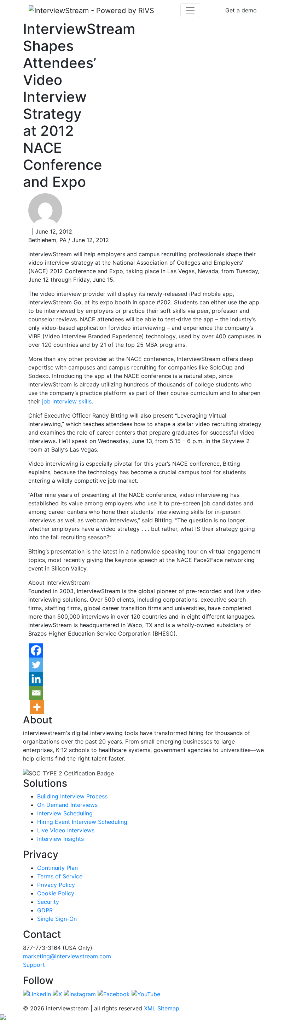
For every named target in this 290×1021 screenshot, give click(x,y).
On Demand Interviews (67, 804)
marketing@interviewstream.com (67, 956)
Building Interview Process (72, 796)
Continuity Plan (57, 867)
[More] (36, 707)
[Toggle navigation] (190, 10)
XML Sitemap (161, 1008)
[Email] (36, 693)
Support (34, 964)
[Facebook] (36, 650)
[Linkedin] (36, 679)
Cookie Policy (55, 893)
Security (48, 901)
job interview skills (67, 401)
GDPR (45, 910)
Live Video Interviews (65, 830)
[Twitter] (36, 665)
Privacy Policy (56, 884)
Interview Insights (60, 838)
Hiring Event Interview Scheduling (82, 821)
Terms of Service (59, 876)
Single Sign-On (57, 918)
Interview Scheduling (65, 813)
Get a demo (241, 10)
